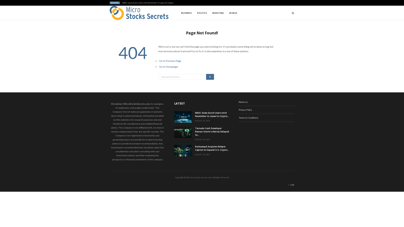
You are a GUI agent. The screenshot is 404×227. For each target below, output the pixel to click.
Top (292, 185)
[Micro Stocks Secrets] (140, 13)
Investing (218, 13)
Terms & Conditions (248, 117)
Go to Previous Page (170, 60)
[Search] (291, 13)
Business (186, 13)
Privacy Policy (245, 109)
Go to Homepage (168, 66)
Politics (202, 13)
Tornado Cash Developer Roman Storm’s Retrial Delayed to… (148, 3)
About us (243, 102)
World (233, 13)
